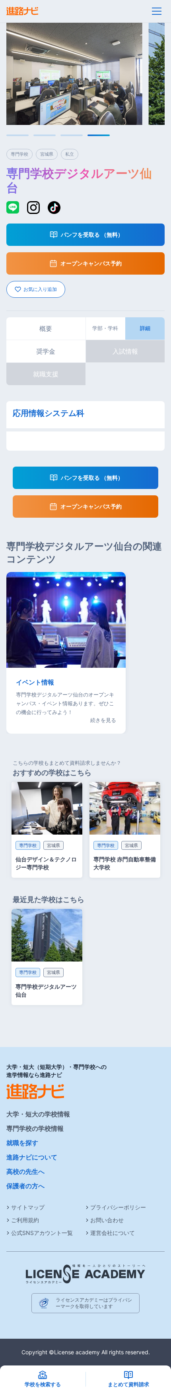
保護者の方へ (25, 1186)
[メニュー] (157, 11)
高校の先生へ (25, 1171)
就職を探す (22, 1143)
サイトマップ (28, 1207)
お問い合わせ (107, 1220)
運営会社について (112, 1232)
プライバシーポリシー (118, 1207)
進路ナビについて (31, 1157)
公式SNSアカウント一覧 (42, 1232)
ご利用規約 (25, 1220)
